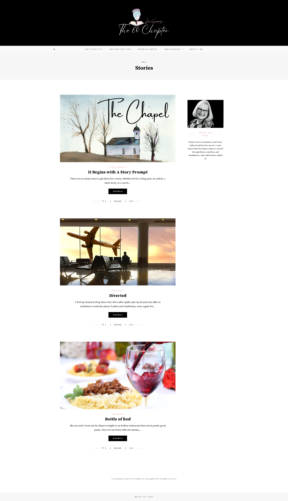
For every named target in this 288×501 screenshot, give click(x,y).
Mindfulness (147, 49)
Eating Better (120, 49)
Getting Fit (94, 49)
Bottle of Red (118, 419)
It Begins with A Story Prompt (118, 172)
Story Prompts (117, 167)
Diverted (117, 295)
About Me (197, 49)
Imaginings (172, 49)
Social (54, 49)
